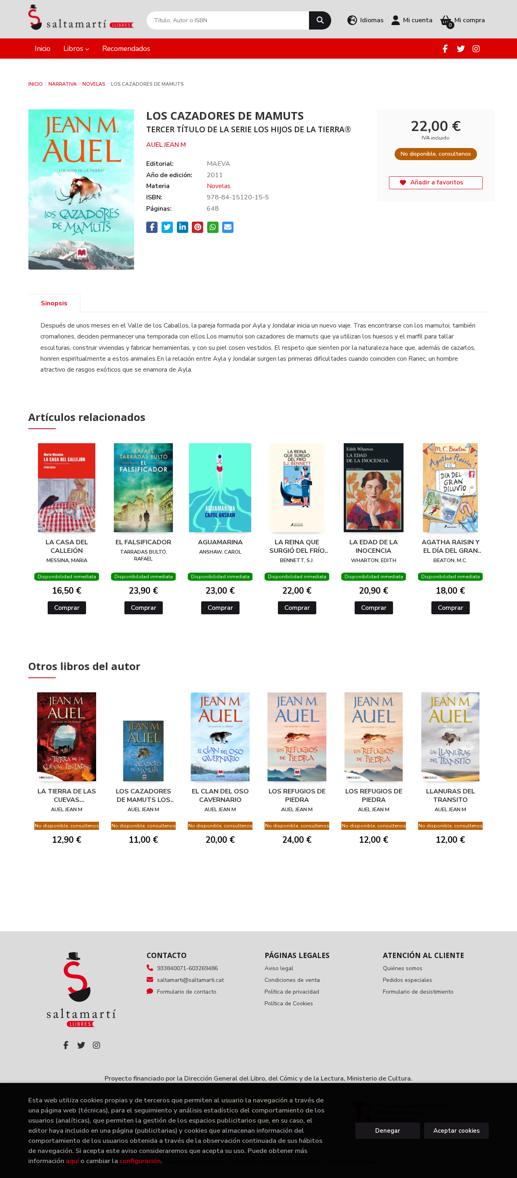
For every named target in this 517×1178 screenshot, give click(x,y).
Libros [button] (74, 48)
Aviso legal (279, 968)
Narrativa (62, 84)
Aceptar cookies (456, 1131)
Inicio (35, 84)
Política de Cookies (289, 1003)
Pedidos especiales (407, 980)
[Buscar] (320, 20)
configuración (140, 1160)
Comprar (67, 607)
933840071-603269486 (187, 968)
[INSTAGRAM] (476, 48)
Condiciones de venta (292, 980)
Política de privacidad (292, 992)
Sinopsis (54, 303)
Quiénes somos (402, 968)
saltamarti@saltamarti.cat (190, 980)
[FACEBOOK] (445, 48)
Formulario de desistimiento (418, 992)
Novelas (93, 84)
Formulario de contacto (186, 992)
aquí (72, 1160)
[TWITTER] (460, 48)
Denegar (387, 1131)
